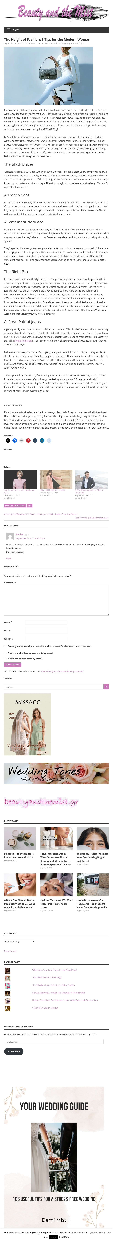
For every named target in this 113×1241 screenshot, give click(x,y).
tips (29, 506)
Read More (64, 1237)
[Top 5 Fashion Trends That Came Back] (20, 479)
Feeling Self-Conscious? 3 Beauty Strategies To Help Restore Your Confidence (41, 514)
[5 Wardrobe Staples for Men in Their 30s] (91, 479)
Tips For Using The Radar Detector (91, 517)
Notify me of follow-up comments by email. (30, 653)
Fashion (49, 43)
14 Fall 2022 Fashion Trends (52, 490)
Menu (16, 29)
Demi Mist (30, 43)
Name (8, 622)
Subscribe (13, 1051)
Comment (10, 582)
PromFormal (10, 951)
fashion (9, 506)
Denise (19, 534)
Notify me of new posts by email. (25, 658)
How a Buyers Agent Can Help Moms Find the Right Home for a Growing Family (92, 904)
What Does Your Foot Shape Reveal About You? (54, 969)
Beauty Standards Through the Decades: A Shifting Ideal (58, 992)
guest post (74, 43)
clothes (41, 43)
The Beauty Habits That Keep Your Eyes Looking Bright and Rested (92, 857)
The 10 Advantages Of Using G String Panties (53, 985)
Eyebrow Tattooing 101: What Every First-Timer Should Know (56, 904)
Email (8, 630)
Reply (8, 558)
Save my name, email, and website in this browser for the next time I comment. (49, 646)
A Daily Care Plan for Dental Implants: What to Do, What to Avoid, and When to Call (19, 904)
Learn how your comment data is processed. (62, 671)
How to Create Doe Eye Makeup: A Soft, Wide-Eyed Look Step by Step (65, 1000)
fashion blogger (60, 43)
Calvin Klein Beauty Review (45, 1007)
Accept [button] (53, 1237)
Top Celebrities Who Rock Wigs (46, 977)
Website (8, 638)
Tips (81, 43)
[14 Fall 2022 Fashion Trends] (56, 479)
